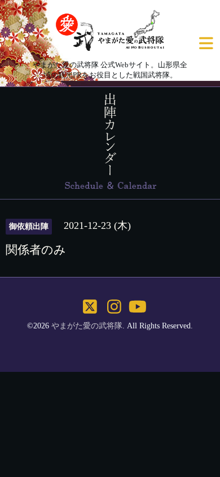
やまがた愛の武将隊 (86, 326)
